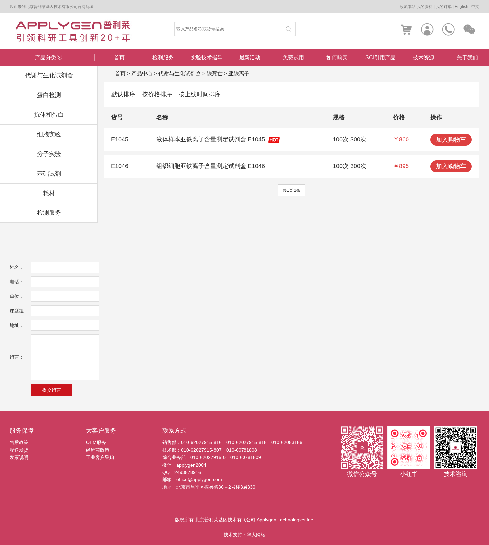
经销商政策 (97, 450)
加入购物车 (451, 139)
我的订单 (444, 6)
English (461, 6)
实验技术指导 (207, 57)
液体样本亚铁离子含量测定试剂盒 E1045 (210, 139)
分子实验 (49, 154)
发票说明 (19, 457)
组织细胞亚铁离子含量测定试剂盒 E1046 (210, 166)
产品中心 (142, 73)
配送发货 (19, 450)
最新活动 (249, 57)
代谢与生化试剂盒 (49, 75)
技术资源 (423, 57)
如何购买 (337, 57)
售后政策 (19, 442)
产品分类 (45, 57)
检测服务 (49, 212)
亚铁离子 (238, 73)
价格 (399, 117)
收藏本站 (408, 6)
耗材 (49, 193)
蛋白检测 (49, 95)
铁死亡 (215, 73)
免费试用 (293, 57)
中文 (475, 6)
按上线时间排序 (200, 94)
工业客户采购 (100, 457)
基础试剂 (49, 173)
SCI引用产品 (380, 57)
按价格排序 (157, 94)
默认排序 (123, 94)
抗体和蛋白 (49, 114)
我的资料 (425, 6)
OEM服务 (96, 442)
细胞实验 (49, 134)
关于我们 (467, 57)
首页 (119, 57)
